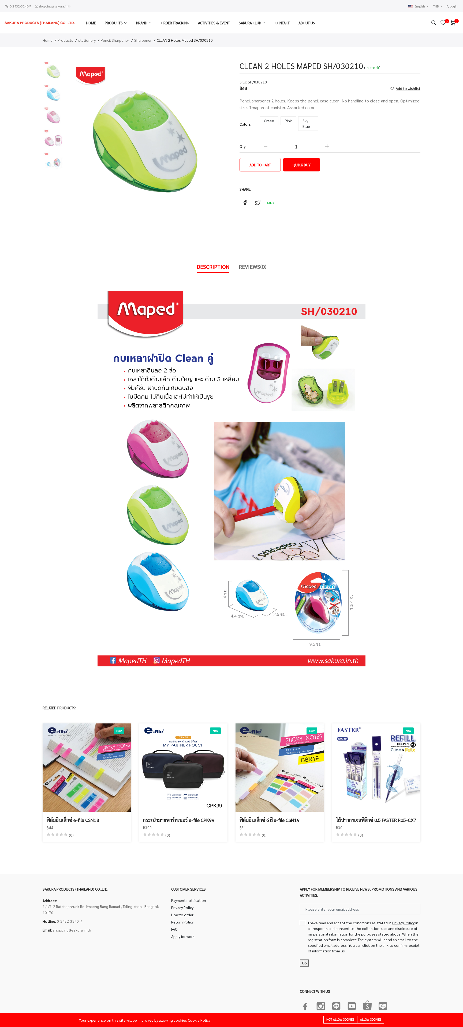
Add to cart (260, 164)
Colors (245, 124)
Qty (242, 146)
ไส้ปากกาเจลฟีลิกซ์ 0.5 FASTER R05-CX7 (376, 820)
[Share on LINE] (270, 202)
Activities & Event (214, 22)
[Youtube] (351, 1005)
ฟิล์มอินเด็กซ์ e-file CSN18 (73, 820)
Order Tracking (175, 22)
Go (304, 962)
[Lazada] (383, 1005)
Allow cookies (370, 1019)
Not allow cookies (340, 1019)
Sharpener (143, 40)
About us (306, 22)
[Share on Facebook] (245, 202)
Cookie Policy (199, 1020)
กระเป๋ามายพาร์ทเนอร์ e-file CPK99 (178, 820)
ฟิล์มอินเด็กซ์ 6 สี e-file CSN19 (270, 820)
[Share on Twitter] (257, 202)
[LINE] (336, 1005)
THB (436, 6)
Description (213, 266)
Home (91, 22)
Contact (282, 22)
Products (114, 22)
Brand (141, 22)
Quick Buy (302, 164)
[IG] (320, 1005)
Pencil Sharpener (115, 40)
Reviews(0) (253, 266)
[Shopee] (367, 1005)
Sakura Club (250, 22)
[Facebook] (305, 1005)
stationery (87, 40)
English (420, 6)
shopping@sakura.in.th (55, 6)
